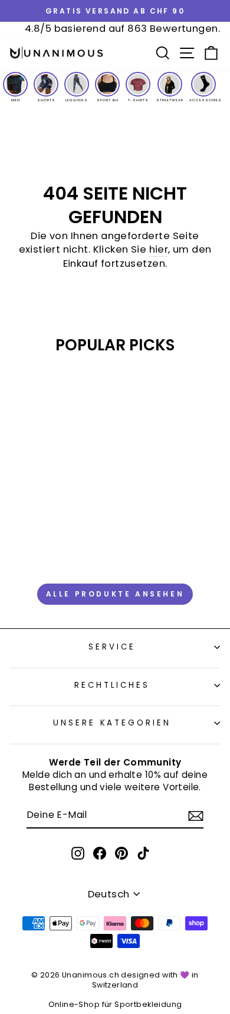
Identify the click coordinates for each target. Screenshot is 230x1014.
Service (112, 646)
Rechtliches (112, 685)
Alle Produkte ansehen (115, 594)
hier (159, 249)
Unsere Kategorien (112, 722)
